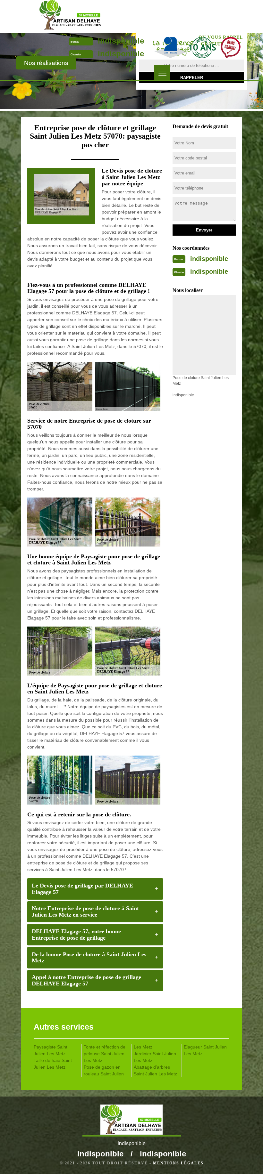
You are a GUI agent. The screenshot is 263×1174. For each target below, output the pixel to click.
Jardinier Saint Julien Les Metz (155, 1057)
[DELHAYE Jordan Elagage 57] (70, 16)
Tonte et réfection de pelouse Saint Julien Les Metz (104, 1053)
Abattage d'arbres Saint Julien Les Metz (155, 1070)
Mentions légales (178, 1163)
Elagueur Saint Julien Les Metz (205, 1050)
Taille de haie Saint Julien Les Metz (53, 1064)
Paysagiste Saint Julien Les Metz (50, 1050)
